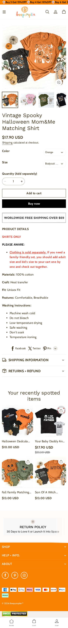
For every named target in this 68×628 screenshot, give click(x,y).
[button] (4, 12)
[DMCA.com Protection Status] (14, 615)
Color (5, 151)
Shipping (7, 142)
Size (5, 162)
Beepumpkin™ (16, 603)
